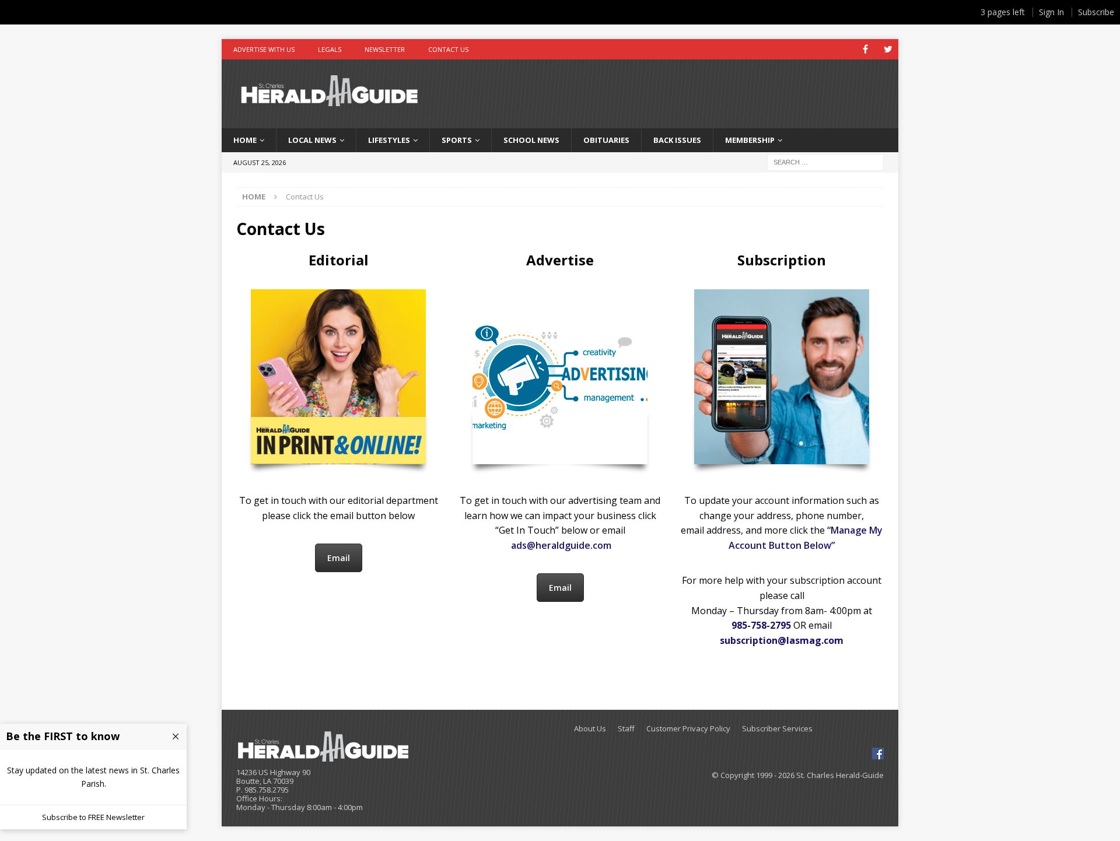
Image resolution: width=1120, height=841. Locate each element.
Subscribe (1096, 11)
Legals (329, 49)
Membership (750, 140)
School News (531, 140)
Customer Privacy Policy (688, 728)
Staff (626, 728)
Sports (457, 140)
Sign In (1051, 11)
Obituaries (606, 140)
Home (245, 140)
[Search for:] (825, 161)
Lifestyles (389, 140)
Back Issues (677, 140)
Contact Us (448, 49)
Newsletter (385, 49)
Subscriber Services (777, 728)
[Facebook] (865, 49)
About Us (590, 728)
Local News (312, 140)
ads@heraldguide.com (561, 545)
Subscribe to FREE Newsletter (93, 817)
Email (338, 557)
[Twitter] (888, 49)
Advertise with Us (264, 49)
